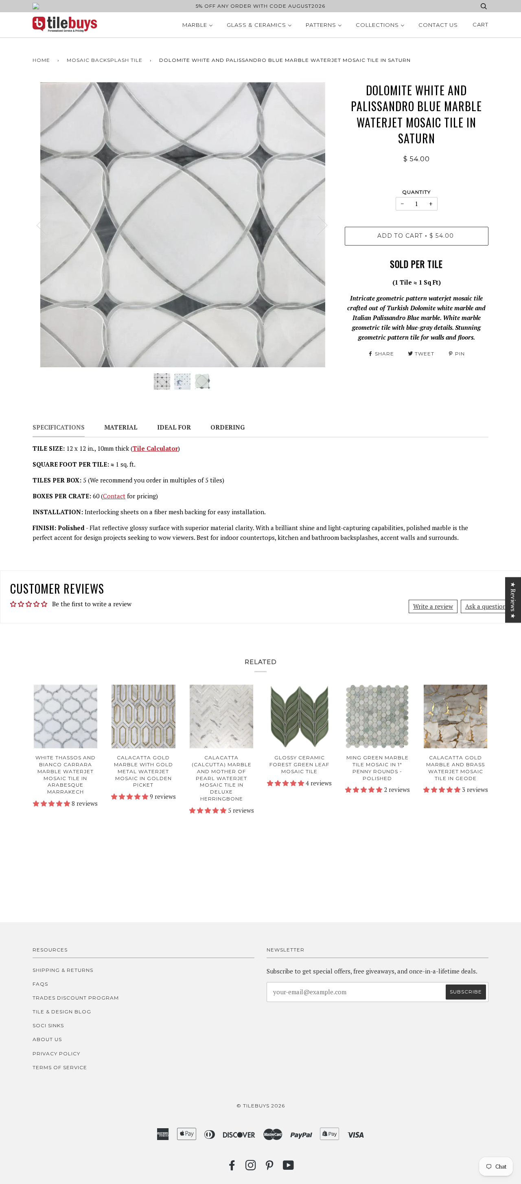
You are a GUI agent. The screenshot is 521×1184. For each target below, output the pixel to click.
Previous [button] (46, 224)
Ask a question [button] (485, 606)
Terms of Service (60, 1067)
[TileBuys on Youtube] (288, 1167)
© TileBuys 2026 (260, 1106)
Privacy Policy (56, 1053)
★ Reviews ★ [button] (513, 600)
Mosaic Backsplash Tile (104, 60)
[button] (52, 803)
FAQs (40, 984)
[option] (183, 224)
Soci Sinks (48, 1025)
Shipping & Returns (63, 970)
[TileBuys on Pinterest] (269, 1167)
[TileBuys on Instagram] (250, 1167)
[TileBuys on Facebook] (232, 1167)
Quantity (416, 192)
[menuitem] (198, 24)
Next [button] (318, 224)
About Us (47, 1039)
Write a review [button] (433, 606)
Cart (480, 24)
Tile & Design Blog (62, 1012)
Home (41, 60)
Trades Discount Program (76, 998)
